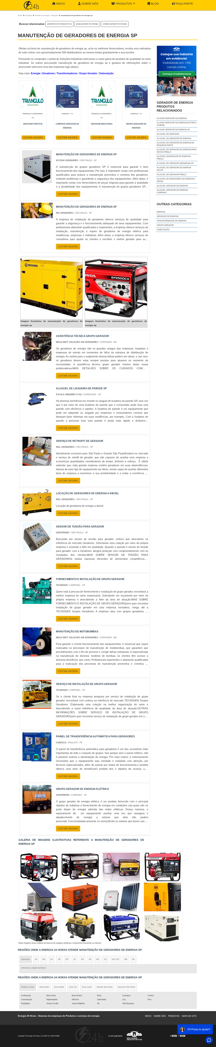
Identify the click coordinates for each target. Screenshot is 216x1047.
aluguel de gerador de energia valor (174, 168)
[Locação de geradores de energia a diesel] (36, 503)
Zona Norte (44, 987)
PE (90, 959)
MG (43, 959)
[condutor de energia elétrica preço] (39, 867)
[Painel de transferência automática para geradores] (36, 746)
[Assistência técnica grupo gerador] (36, 346)
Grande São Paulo (105, 987)
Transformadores (67, 73)
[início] (31, 5)
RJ (36, 959)
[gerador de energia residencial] (80, 897)
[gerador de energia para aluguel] (39, 927)
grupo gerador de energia (87, 24)
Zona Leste (87, 987)
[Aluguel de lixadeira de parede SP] (36, 398)
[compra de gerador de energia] (121, 927)
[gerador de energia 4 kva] (162, 927)
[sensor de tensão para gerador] (36, 537)
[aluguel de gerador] (80, 927)
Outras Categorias (174, 204)
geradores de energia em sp (59, 24)
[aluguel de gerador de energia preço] (80, 867)
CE (105, 959)
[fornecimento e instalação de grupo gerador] (36, 589)
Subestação (106, 73)
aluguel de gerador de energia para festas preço (176, 150)
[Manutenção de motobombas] (36, 641)
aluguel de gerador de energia (174, 138)
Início (60, 3)
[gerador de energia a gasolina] (121, 897)
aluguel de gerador (168, 134)
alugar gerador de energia (172, 118)
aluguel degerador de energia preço (174, 157)
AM (125, 959)
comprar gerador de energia (115, 24)
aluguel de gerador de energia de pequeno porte (175, 144)
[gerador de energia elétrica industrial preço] (162, 867)
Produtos (124, 3)
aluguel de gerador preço (171, 174)
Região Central (27, 987)
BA (97, 959)
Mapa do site (189, 1016)
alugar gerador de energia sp (173, 130)
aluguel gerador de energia (172, 186)
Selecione (25, 959)
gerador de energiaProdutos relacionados (175, 106)
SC (74, 959)
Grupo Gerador (88, 73)
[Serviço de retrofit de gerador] (36, 451)
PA (133, 959)
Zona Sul (73, 987)
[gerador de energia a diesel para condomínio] (162, 897)
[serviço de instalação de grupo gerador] (36, 694)
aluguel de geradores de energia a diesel (176, 180)
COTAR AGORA (33, 137)
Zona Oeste (59, 987)
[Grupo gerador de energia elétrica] (36, 799)
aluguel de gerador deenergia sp (175, 163)
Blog (155, 3)
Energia (35, 73)
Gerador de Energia (168, 216)
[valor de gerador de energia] (39, 897)
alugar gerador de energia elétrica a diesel (176, 124)
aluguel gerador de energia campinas (172, 191)
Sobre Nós (89, 3)
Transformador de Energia (171, 221)
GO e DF (115, 959)
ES (51, 959)
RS (82, 959)
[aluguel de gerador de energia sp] (121, 867)
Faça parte (184, 3)
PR (67, 959)
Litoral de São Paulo (126, 987)
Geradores (48, 73)
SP (59, 959)
